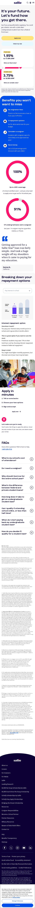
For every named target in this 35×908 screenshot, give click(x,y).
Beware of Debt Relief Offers (11, 826)
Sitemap (4, 842)
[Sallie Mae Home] (18, 2)
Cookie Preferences (25, 868)
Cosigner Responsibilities (10, 810)
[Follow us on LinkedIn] (30, 848)
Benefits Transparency (9, 838)
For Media (5, 777)
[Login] (30, 2)
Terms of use (6, 856)
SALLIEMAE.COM (14, 732)
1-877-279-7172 (7, 449)
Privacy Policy (16, 897)
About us (5, 765)
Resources (5, 807)
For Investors (6, 773)
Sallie (3, 780)
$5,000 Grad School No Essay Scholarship (15, 792)
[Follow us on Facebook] (4, 848)
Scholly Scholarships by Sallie (11, 795)
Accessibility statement (22, 860)
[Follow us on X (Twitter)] (11, 848)
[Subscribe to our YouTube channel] (24, 848)
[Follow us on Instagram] (17, 848)
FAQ (3, 834)
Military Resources (8, 822)
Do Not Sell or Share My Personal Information (17, 864)
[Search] (28, 2)
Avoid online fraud (8, 860)
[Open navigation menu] (33, 3)
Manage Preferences (17, 901)
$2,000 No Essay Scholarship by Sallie (14, 788)
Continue (17, 905)
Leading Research (7, 784)
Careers (4, 769)
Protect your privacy (18, 856)
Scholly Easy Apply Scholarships (12, 799)
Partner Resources (8, 818)
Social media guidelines (9, 868)
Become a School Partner (10, 814)
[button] (17, 459)
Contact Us (5, 829)
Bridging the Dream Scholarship (12, 803)
